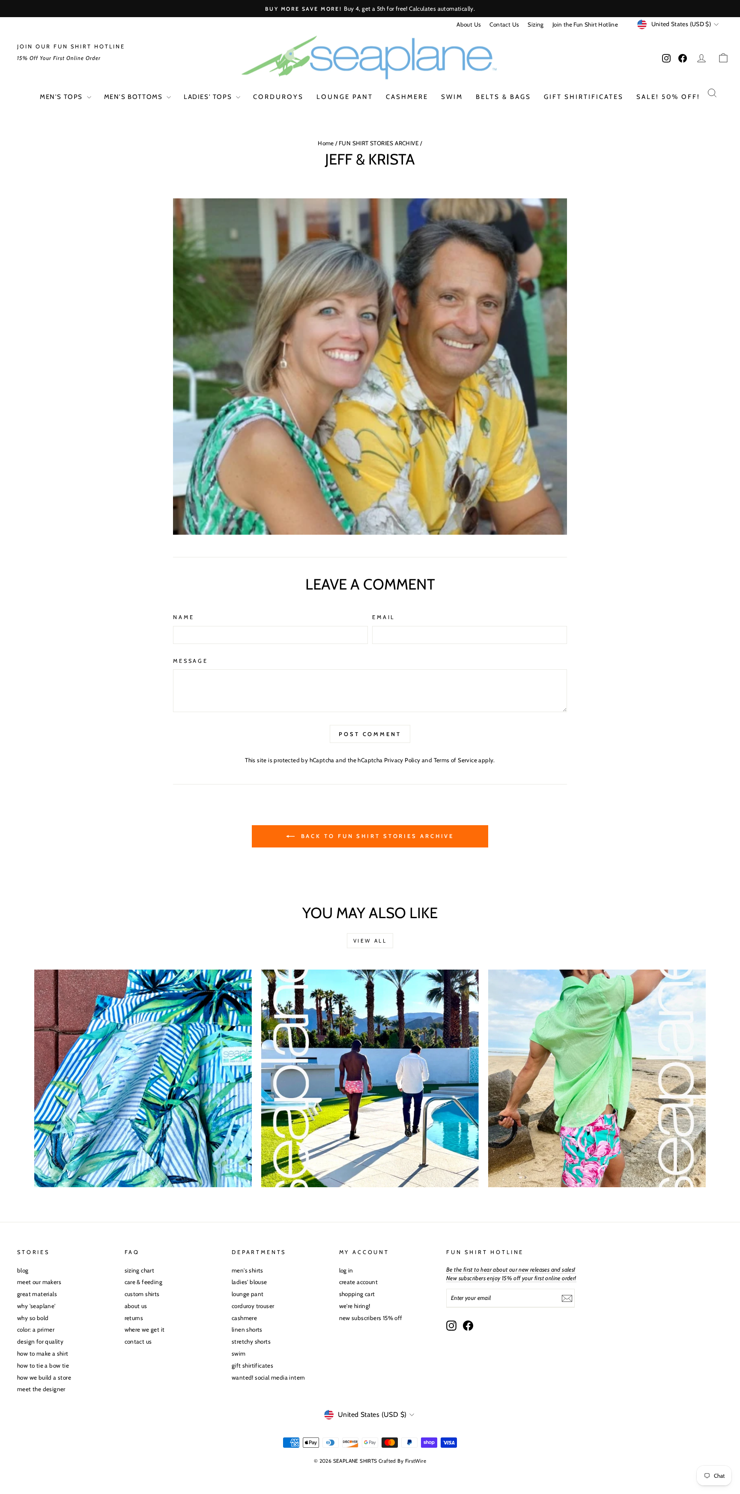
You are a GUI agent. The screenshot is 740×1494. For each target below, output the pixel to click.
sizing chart (140, 1270)
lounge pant (344, 97)
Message (190, 661)
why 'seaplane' (36, 1305)
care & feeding (144, 1281)
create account (358, 1281)
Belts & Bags (503, 97)
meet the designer (41, 1389)
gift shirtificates (584, 97)
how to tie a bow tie (43, 1365)
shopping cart (357, 1293)
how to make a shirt (43, 1353)
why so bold (32, 1317)
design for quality (40, 1341)
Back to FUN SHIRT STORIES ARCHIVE (376, 835)
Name (183, 617)
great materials (37, 1293)
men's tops (62, 97)
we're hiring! (354, 1305)
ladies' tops (209, 97)
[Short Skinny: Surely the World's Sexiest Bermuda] (597, 1078)
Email (383, 617)
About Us (469, 24)
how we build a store (44, 1377)
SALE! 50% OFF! (668, 97)
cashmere (407, 97)
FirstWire (416, 1461)
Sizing (535, 24)
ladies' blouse (249, 1281)
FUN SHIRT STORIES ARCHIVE (379, 143)
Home (326, 143)
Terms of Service (455, 760)
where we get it (145, 1329)
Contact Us (504, 24)
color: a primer (35, 1329)
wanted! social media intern (268, 1377)
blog (23, 1270)
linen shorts (247, 1329)
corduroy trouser (253, 1305)
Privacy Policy (402, 760)
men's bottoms (134, 97)
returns (134, 1317)
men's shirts (247, 1270)
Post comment (370, 734)
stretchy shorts (251, 1341)
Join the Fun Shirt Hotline (585, 24)
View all (370, 940)
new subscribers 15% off (371, 1317)
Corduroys (278, 97)
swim (452, 97)
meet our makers (39, 1281)
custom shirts (142, 1293)
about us (136, 1305)
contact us (138, 1341)
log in (346, 1270)
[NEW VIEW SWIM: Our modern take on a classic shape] (370, 1078)
